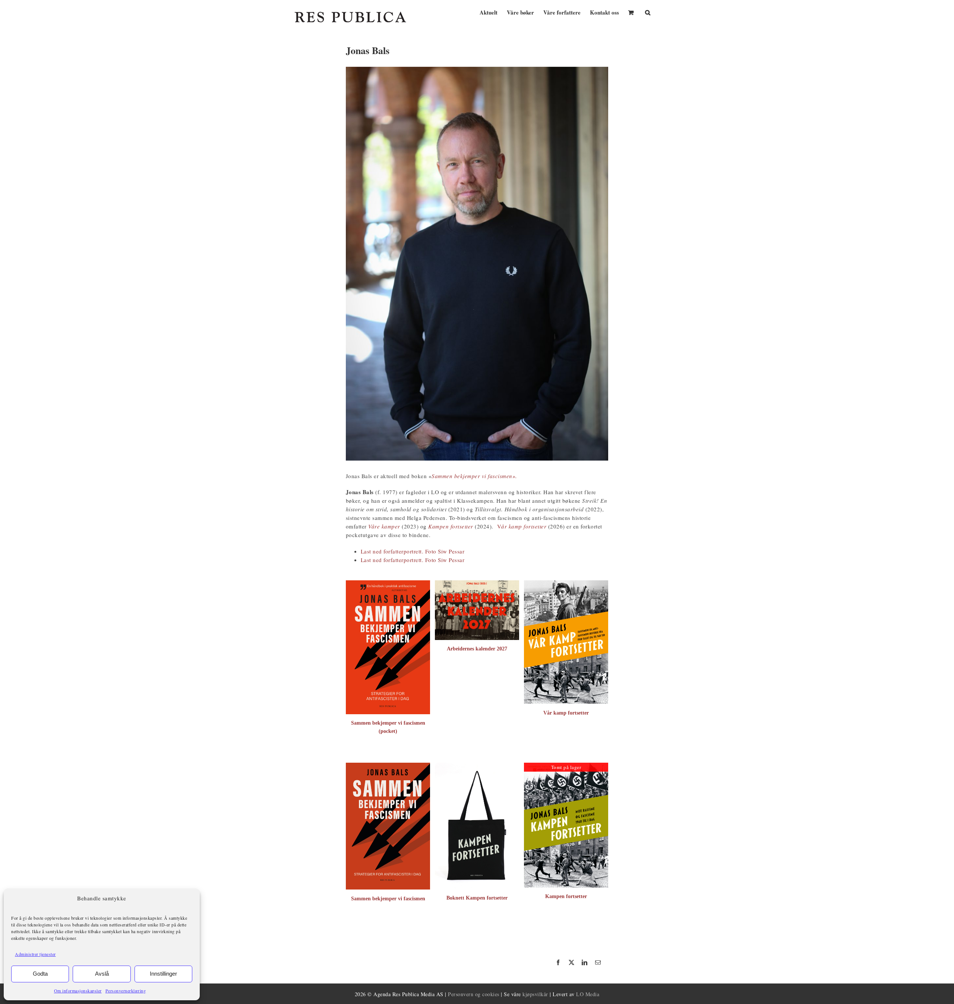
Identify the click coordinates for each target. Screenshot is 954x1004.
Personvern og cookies (473, 994)
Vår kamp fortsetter (566, 713)
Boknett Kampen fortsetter (477, 898)
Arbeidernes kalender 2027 (477, 649)
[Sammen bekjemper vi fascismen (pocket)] (388, 584)
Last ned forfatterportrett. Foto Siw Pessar (413, 551)
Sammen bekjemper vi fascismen (388, 898)
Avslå (102, 973)
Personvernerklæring (125, 991)
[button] (647, 11)
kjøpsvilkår (535, 994)
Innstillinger (163, 973)
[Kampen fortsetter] (566, 766)
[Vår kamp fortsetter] (566, 584)
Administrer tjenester (35, 954)
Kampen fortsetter (566, 896)
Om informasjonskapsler (78, 991)
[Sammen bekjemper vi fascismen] (388, 766)
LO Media (587, 994)
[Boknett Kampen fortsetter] (477, 766)
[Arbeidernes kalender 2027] (477, 584)
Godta (40, 973)
